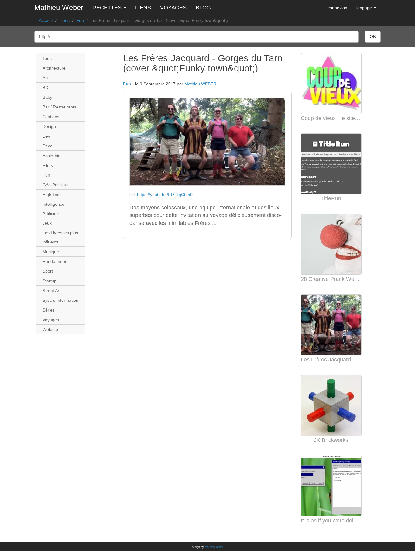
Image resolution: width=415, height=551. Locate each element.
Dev (46, 136)
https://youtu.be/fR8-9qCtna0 (165, 194)
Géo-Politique (56, 184)
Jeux (47, 223)
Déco (48, 145)
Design (49, 126)
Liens (143, 8)
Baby (47, 97)
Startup (50, 280)
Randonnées (55, 261)
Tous (47, 58)
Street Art (51, 290)
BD (45, 87)
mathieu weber (214, 547)
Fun (80, 20)
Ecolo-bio (51, 155)
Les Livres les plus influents (60, 237)
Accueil (46, 20)
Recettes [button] (107, 8)
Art (45, 77)
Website (50, 329)
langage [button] (364, 7)
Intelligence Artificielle (53, 209)
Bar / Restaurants (59, 107)
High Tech (52, 194)
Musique (51, 251)
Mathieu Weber (58, 7)
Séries (49, 310)
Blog (203, 8)
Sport (48, 271)
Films (48, 165)
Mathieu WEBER (200, 83)
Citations (51, 116)
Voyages (173, 8)
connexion (337, 7)
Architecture (54, 68)
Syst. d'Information (60, 300)
